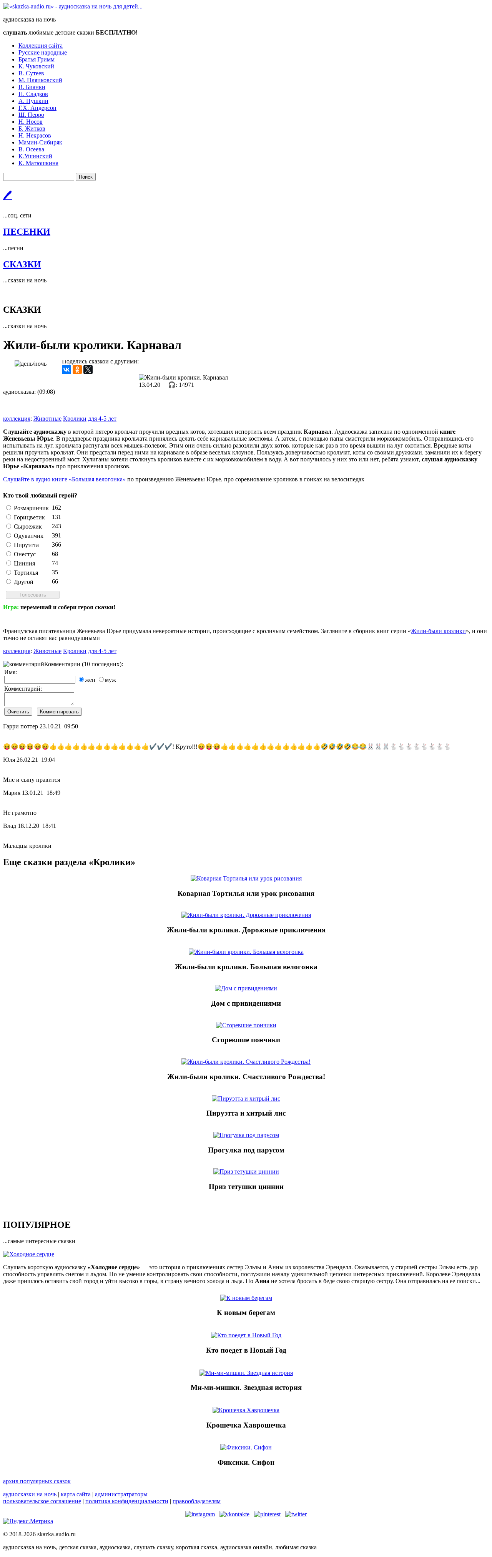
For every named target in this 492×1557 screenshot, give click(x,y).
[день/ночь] (31, 363)
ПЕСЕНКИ (26, 232)
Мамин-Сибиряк (40, 142)
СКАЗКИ (22, 264)
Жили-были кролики (438, 631)
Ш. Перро (31, 114)
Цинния (24, 563)
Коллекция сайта (40, 45)
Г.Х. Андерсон (37, 107)
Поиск (86, 177)
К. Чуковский (36, 66)
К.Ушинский (35, 156)
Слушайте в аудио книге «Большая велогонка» (64, 479)
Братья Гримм (36, 59)
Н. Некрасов (34, 135)
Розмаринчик (31, 508)
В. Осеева (31, 149)
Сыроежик (28, 526)
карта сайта (76, 1494)
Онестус (25, 554)
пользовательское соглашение (42, 1501)
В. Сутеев (31, 73)
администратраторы (121, 1494)
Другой (23, 582)
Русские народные (42, 52)
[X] (88, 369)
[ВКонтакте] (66, 369)
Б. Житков (31, 128)
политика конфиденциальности (126, 1501)
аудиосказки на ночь (30, 1494)
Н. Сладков (33, 94)
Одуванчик (28, 535)
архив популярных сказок (37, 1481)
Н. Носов (30, 121)
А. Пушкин (33, 101)
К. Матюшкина (38, 163)
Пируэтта (26, 545)
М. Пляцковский (40, 80)
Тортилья (26, 572)
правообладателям (197, 1501)
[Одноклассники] (77, 369)
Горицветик (29, 517)
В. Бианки (31, 87)
